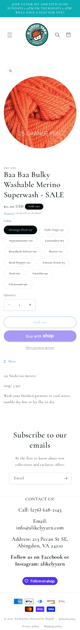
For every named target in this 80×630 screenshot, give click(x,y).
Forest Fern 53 (56, 263)
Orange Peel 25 (23, 231)
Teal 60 (17, 274)
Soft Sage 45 (56, 231)
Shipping (9, 213)
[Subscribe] (65, 478)
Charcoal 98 (21, 285)
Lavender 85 (57, 241)
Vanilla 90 (42, 274)
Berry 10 (58, 252)
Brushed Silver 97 (25, 252)
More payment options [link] (40, 347)
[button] (9, 34)
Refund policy (67, 618)
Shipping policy (53, 626)
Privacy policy (30, 626)
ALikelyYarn (21, 618)
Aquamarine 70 (23, 241)
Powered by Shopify (42, 618)
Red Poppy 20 (22, 263)
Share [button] (12, 361)
